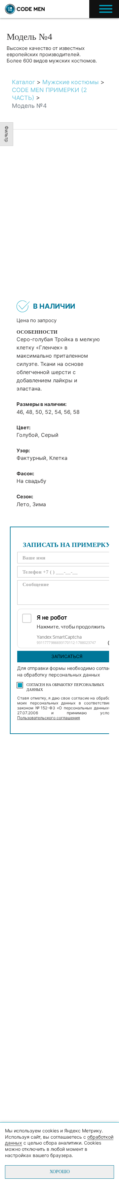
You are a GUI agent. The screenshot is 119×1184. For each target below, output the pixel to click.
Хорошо (60, 1171)
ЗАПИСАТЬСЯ (66, 656)
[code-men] (25, 9)
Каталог (23, 82)
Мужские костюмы (70, 82)
